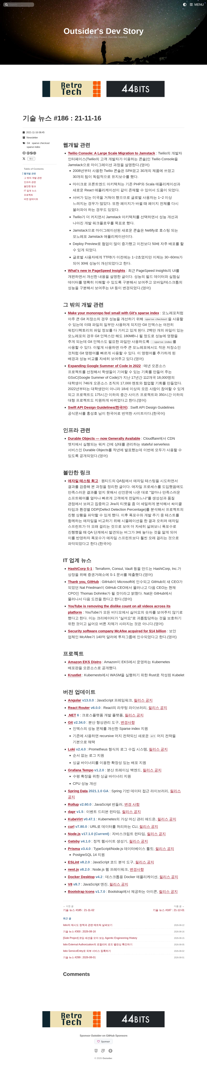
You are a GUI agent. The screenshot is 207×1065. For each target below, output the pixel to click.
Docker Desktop (81, 877)
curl (71, 827)
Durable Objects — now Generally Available (104, 438)
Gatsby (74, 841)
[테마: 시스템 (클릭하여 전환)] (184, 4)
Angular (74, 700)
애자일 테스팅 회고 (83, 481)
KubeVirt (75, 819)
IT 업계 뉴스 (30, 190)
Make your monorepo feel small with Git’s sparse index (113, 313)
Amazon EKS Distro (84, 662)
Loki (71, 749)
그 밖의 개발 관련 (33, 178)
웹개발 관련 (30, 173)
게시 (31, 159)
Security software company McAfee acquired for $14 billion (117, 631)
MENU (198, 4)
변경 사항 (132, 804)
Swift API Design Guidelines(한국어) (97, 407)
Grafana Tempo (80, 770)
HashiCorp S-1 (80, 569)
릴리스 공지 (143, 700)
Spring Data (78, 791)
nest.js (73, 869)
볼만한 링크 (30, 186)
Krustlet (74, 675)
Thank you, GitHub (83, 582)
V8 (70, 884)
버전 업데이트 (31, 199)
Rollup (73, 804)
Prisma (74, 849)
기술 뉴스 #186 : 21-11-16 (62, 118)
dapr (72, 812)
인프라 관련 (30, 182)
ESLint (73, 862)
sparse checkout (40, 143)
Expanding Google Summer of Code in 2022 (104, 366)
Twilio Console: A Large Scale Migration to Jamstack (111, 153)
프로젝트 (28, 195)
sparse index (33, 147)
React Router (79, 708)
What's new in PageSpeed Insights (96, 271)
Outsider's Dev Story (104, 31)
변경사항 (128, 722)
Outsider (107, 1058)
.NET (72, 715)
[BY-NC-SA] (31, 153)
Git (70, 722)
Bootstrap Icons (81, 892)
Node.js (74, 834)
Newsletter (32, 137)
